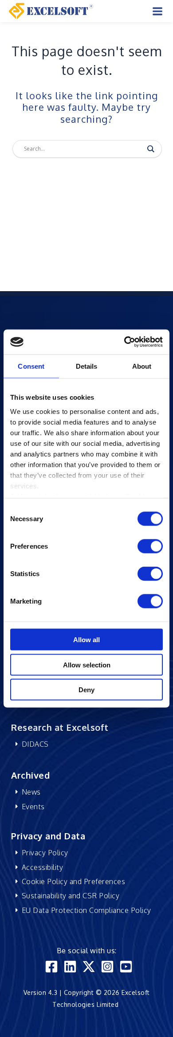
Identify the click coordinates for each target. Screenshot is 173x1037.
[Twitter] (88, 966)
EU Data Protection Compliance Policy (86, 910)
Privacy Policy (45, 852)
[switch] (150, 546)
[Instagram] (107, 966)
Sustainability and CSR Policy (71, 895)
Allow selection (86, 664)
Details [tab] (87, 366)
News (31, 791)
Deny (86, 690)
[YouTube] (126, 966)
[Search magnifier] (151, 149)
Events (33, 806)
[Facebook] (51, 966)
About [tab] (142, 366)
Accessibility (42, 867)
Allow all (86, 639)
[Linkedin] (70, 966)
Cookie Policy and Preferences (74, 881)
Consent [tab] (31, 366)
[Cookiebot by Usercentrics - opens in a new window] (124, 342)
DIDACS (35, 744)
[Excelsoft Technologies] (51, 10)
